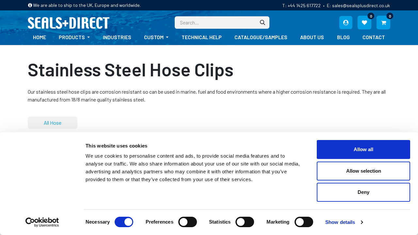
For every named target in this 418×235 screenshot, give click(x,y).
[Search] (262, 22)
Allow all (363, 149)
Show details (340, 222)
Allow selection (363, 171)
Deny (363, 192)
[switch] (187, 222)
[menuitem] (39, 37)
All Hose (52, 122)
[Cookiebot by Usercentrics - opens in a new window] (42, 222)
